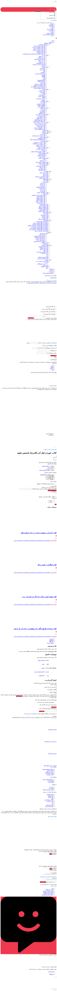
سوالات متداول (50, 770)
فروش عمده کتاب (49, 773)
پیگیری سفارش (50, 33)
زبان (52, 803)
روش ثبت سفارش (49, 772)
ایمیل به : (50, 500)
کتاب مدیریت (43, 281)
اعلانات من (51, 30)
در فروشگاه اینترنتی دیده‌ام (48, 345)
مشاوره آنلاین (50, 780)
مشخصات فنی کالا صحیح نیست (48, 311)
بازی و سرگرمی (50, 801)
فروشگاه (51, 974)
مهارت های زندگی (49, 806)
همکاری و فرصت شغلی (48, 789)
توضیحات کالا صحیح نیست (49, 314)
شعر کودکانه (51, 795)
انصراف (54, 853)
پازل (52, 802)
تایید (51, 853)
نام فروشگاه (53, 350)
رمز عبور (53, 876)
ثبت (55, 504)
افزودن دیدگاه (19, 696)
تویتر (53, 369)
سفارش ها (51, 25)
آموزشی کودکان (50, 805)
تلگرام (52, 365)
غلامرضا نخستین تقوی (44, 470)
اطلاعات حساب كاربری (48, 34)
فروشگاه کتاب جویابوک (32, 713)
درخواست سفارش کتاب (48, 779)
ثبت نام (38, 22)
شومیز (47, 468)
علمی (52, 798)
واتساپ (52, 367)
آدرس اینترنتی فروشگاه (51, 348)
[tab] (27, 639)
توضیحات (51, 639)
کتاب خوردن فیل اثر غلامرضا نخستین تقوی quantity (44, 488)
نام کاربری (53, 872)
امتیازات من (51, 782)
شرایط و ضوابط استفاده (48, 769)
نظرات (52, 31)
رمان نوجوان (51, 797)
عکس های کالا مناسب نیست (48, 309)
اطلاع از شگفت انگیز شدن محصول (47, 496)
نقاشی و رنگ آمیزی (49, 799)
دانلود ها (52, 26)
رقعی (49, 467)
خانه (55, 281)
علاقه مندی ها (50, 29)
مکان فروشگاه (53, 353)
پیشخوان (52, 24)
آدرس (52, 28)
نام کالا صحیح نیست (50, 306)
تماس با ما (51, 788)
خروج (52, 35)
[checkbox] (48, 14)
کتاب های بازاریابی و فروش (32, 281)
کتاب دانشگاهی (50, 281)
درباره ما (52, 787)
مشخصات (51, 640)
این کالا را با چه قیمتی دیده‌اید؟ (49, 342)
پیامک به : (50, 502)
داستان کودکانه (50, 794)
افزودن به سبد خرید (52, 490)
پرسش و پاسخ (50, 642)
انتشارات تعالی (45, 466)
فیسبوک (52, 368)
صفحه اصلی (51, 971)
